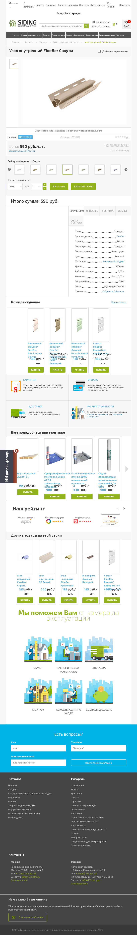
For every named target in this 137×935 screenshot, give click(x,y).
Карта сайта (78, 825)
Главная (15, 42)
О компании (77, 785)
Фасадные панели (35, 35)
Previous (9, 169)
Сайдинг (24, 35)
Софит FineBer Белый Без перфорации (100, 347)
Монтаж (38, 709)
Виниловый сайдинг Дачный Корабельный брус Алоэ (79, 347)
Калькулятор (103, 22)
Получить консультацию (98, 762)
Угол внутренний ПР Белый (46, 579)
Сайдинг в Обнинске (113, 291)
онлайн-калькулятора (97, 414)
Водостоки (47, 35)
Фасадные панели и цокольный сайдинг (30, 793)
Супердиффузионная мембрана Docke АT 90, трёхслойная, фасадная (54, 477)
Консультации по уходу (68, 711)
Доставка (51, 5)
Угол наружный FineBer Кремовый (67, 580)
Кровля (69, 35)
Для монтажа (79, 35)
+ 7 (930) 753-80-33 (86, 873)
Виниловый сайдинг (113, 261)
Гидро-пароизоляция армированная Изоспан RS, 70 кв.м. (107, 477)
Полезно (84, 5)
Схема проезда (19, 880)
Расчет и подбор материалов (68, 669)
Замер (38, 667)
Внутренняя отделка (107, 35)
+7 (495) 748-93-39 (26, 873)
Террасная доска (58, 35)
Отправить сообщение (31, 917)
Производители (92, 35)
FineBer (120, 236)
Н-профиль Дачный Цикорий (89, 579)
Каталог (16, 35)
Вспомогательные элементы (24, 813)
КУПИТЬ (36, 369)
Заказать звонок (101, 26)
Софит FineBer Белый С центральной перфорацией (112, 580)
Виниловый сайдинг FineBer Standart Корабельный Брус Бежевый (57, 347)
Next (126, 169)
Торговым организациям (84, 821)
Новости (13, 785)
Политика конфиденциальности (88, 829)
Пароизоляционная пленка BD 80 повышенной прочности (82, 477)
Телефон (76, 742)
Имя (13, 742)
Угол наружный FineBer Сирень (23, 580)
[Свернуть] (16, 450)
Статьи (75, 833)
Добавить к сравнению (115, 51)
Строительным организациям (87, 817)
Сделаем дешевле (99, 709)
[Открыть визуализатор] (8, 467)
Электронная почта (22, 756)
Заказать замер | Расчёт (22, 150)
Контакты (124, 5)
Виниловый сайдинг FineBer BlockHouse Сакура (35, 347)
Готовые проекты (80, 845)
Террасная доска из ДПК (21, 805)
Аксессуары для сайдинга (65, 42)
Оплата (62, 5)
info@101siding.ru (31, 876)
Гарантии (73, 5)
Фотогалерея (97, 5)
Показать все (118, 302)
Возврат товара (79, 837)
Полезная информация (83, 805)
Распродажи (15, 817)
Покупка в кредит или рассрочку (88, 841)
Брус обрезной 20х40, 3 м (26, 475)
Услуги (40, 5)
